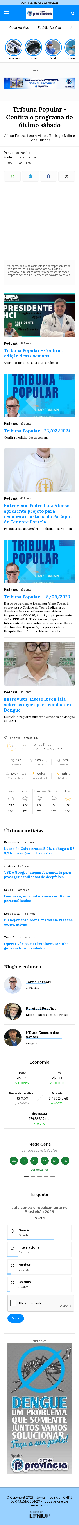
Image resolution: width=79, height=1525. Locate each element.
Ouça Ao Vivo (19, 28)
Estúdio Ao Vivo (49, 28)
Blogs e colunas (22, 967)
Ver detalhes (39, 1169)
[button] (26, 1176)
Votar (15, 1318)
